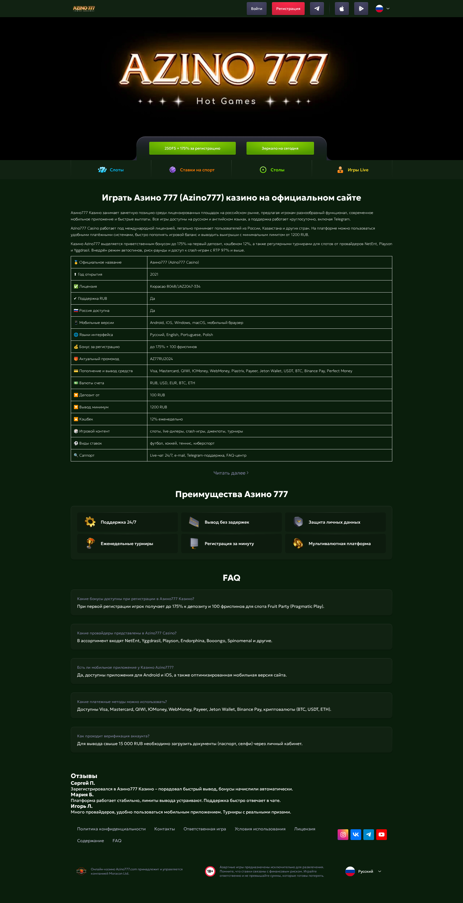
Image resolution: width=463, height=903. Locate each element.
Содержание (90, 840)
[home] (84, 8)
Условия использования (260, 828)
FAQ (117, 840)
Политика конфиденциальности (111, 828)
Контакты (164, 828)
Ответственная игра (205, 828)
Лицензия (304, 828)
